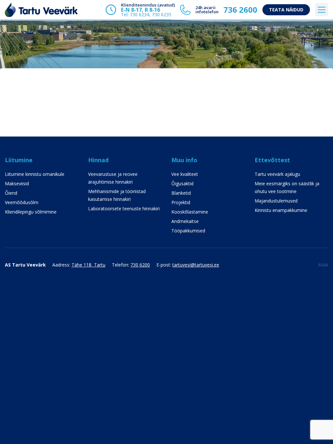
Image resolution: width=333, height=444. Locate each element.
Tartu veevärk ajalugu (277, 174)
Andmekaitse (185, 221)
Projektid (180, 202)
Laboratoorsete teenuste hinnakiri (124, 208)
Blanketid (181, 193)
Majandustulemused (276, 201)
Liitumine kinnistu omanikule (34, 174)
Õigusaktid (182, 183)
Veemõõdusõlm (21, 202)
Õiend (11, 193)
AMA (323, 265)
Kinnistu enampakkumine (281, 210)
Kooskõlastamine (189, 212)
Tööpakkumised (188, 231)
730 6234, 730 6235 (150, 14)
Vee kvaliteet (184, 174)
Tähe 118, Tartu (88, 265)
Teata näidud (286, 10)
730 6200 (140, 265)
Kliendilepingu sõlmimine (31, 212)
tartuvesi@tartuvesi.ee (195, 265)
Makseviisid (17, 183)
